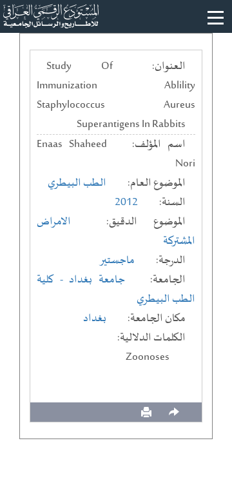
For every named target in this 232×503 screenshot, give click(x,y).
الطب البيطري (77, 183)
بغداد (94, 318)
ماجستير (117, 260)
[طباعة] (146, 412)
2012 (126, 202)
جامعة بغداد (97, 280)
